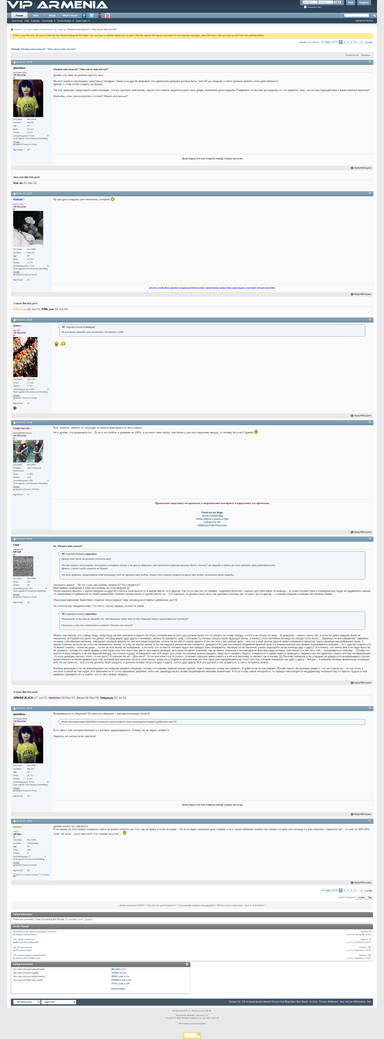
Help (350, 2)
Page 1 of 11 (331, 42)
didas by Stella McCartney (213, 525)
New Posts (17, 21)
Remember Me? (314, 7)
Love (60, 29)
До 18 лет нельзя (22, 947)
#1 (370, 62)
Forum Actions (64, 21)
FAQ (27, 21)
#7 (370, 821)
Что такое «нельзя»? (24, 939)
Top (369, 898)
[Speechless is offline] (28, 98)
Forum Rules (118, 989)
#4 (370, 422)
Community (47, 21)
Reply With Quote (363, 168)
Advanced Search (364, 20)
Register (364, 2)
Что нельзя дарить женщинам (29, 955)
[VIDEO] (115, 980)
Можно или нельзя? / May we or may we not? (48, 49)
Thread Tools (351, 55)
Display (365, 55)
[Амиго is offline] (25, 357)
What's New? (70, 15)
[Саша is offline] (23, 566)
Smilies (115, 973)
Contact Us (234, 1001)
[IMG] (114, 976)
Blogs (52, 15)
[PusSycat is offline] (28, 229)
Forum (19, 15)
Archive (313, 1001)
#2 (370, 193)
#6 (370, 708)
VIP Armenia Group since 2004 (192, 1024)
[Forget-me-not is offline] (28, 451)
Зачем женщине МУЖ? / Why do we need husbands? (147, 905)
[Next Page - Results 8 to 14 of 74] (361, 42)
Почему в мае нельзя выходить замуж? (35, 931)
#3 (370, 319)
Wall (35, 15)
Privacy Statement (328, 1001)
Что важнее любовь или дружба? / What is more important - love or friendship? (222, 905)
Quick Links (81, 21)
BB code (115, 969)
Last (367, 42)
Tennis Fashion (210, 516)
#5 (370, 538)
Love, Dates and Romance (40, 29)
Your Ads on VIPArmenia (352, 1001)
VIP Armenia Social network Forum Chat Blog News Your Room (275, 1001)
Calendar (35, 21)
